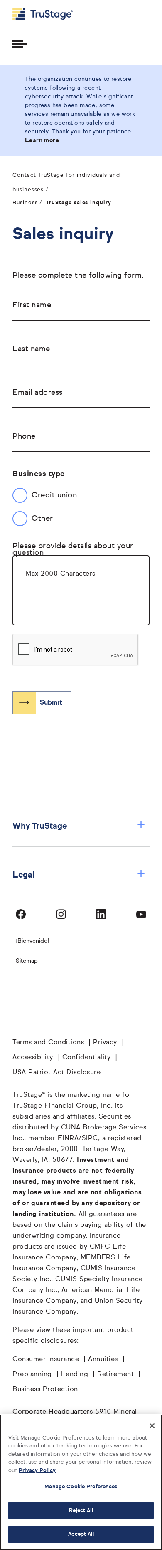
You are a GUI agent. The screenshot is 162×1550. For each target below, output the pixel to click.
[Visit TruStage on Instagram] (61, 914)
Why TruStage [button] (78, 826)
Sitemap (27, 961)
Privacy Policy (37, 1470)
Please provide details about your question (72, 549)
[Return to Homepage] (42, 14)
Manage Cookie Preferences (80, 1487)
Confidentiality (86, 1057)
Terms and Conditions (48, 1042)
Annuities (103, 1359)
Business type (38, 474)
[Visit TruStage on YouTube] (141, 914)
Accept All (80, 1534)
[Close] (152, 1426)
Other (42, 518)
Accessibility (32, 1057)
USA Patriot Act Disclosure (56, 1072)
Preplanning (32, 1374)
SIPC (90, 1138)
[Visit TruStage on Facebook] (20, 914)
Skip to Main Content (29, 3)
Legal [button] (78, 875)
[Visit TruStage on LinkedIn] (101, 914)
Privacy (105, 1042)
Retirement (115, 1374)
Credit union (54, 495)
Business (24, 203)
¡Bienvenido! (32, 941)
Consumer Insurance (45, 1359)
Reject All (81, 1510)
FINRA (68, 1138)
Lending (74, 1374)
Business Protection (45, 1389)
